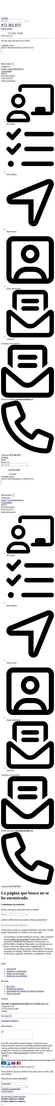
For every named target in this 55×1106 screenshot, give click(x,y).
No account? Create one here (13, 1096)
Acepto (5, 1056)
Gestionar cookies (35, 1053)
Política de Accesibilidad (16, 976)
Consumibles (6, 71)
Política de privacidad (15, 973)
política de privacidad (19, 939)
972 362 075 (6, 1016)
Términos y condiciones (16, 971)
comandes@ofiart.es (9, 1021)
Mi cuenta (10, 986)
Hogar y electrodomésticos (12, 69)
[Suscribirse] (27, 925)
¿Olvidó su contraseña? (11, 1089)
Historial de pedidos (14, 989)
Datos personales (13, 993)
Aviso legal (11, 969)
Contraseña (6, 1084)
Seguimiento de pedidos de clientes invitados (25, 991)
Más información (20, 1053)
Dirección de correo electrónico (14, 1078)
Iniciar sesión (7, 1092)
